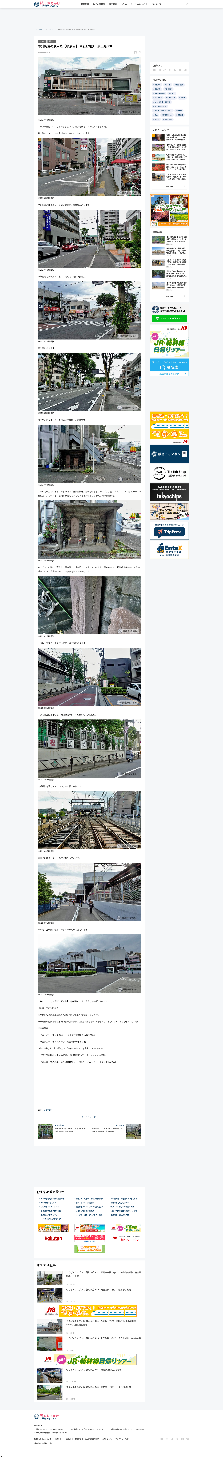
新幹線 (179, 110)
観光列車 (157, 89)
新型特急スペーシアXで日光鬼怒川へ (90, 1207)
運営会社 (78, 1439)
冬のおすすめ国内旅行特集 (51, 1211)
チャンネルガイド (139, 4)
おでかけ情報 (99, 4)
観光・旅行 (168, 119)
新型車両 (157, 84)
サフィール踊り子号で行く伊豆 (122, 1207)
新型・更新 (179, 84)
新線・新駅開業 (160, 93)
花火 (156, 115)
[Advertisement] (111, 18)
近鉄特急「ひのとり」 (49, 1215)
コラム (124, 4)
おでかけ (169, 89)
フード (168, 84)
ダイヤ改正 (158, 97)
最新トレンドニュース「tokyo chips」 (49, 1429)
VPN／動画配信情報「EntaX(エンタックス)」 (52, 1433)
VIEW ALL (169, 186)
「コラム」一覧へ (89, 1117)
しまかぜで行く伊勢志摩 (85, 1211)
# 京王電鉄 (48, 1110)
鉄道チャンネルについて (42, 1439)
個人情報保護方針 (91, 1439)
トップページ (38, 29)
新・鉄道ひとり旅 (160, 106)
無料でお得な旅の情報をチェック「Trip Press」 (127, 1429)
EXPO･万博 (171, 97)
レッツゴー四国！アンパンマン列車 (89, 1215)
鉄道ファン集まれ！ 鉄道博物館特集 (89, 1199)
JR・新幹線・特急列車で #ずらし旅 (123, 1199)
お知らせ (58, 1439)
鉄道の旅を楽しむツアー (120, 1203)
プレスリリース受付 (122, 1439)
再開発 (183, 97)
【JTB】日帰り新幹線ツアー (51, 1219)
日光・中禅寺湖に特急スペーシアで (123, 1211)
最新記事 (85, 4)
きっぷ (157, 119)
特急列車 (180, 115)
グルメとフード (158, 4)
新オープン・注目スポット (163, 110)
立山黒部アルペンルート (50, 1207)
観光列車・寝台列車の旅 (120, 1215)
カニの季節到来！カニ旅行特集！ (53, 1199)
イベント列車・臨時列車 (162, 102)
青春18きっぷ (167, 115)
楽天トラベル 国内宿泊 (85, 1203)
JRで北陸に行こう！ (48, 1203)
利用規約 (68, 1439)
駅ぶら (51, 41)
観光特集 (113, 4)
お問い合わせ (107, 1439)
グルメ (172, 93)
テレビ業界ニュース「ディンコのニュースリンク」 (87, 1429)
